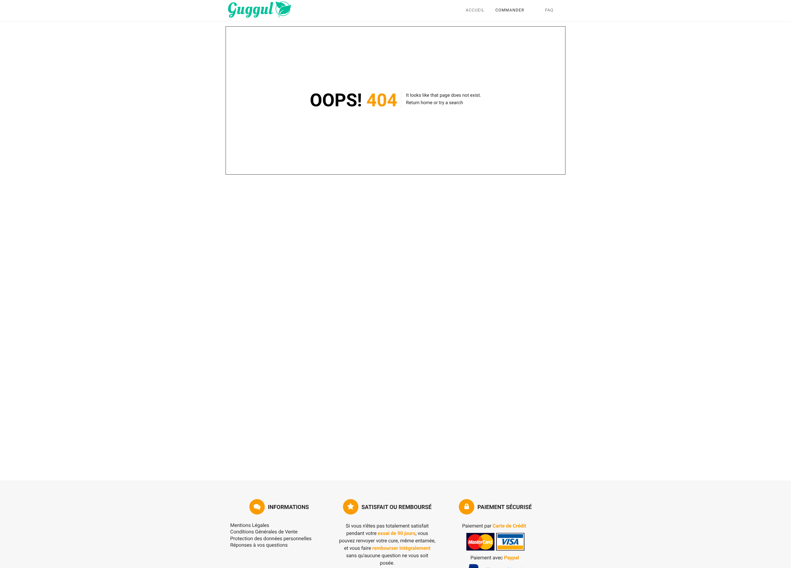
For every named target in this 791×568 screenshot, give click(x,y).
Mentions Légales (249, 525)
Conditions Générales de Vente (264, 532)
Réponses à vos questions (259, 545)
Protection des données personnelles (270, 538)
